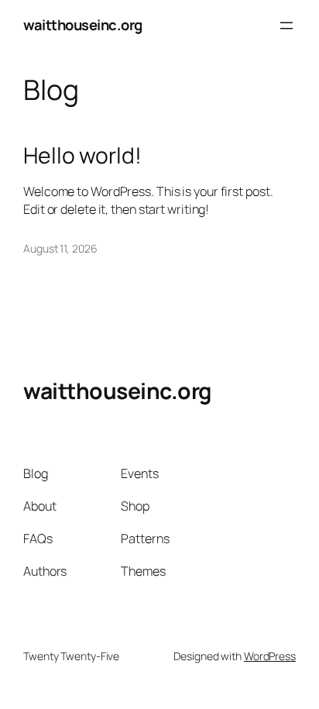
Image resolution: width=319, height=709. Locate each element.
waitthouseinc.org (82, 25)
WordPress (270, 656)
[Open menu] (286, 25)
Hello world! (82, 155)
